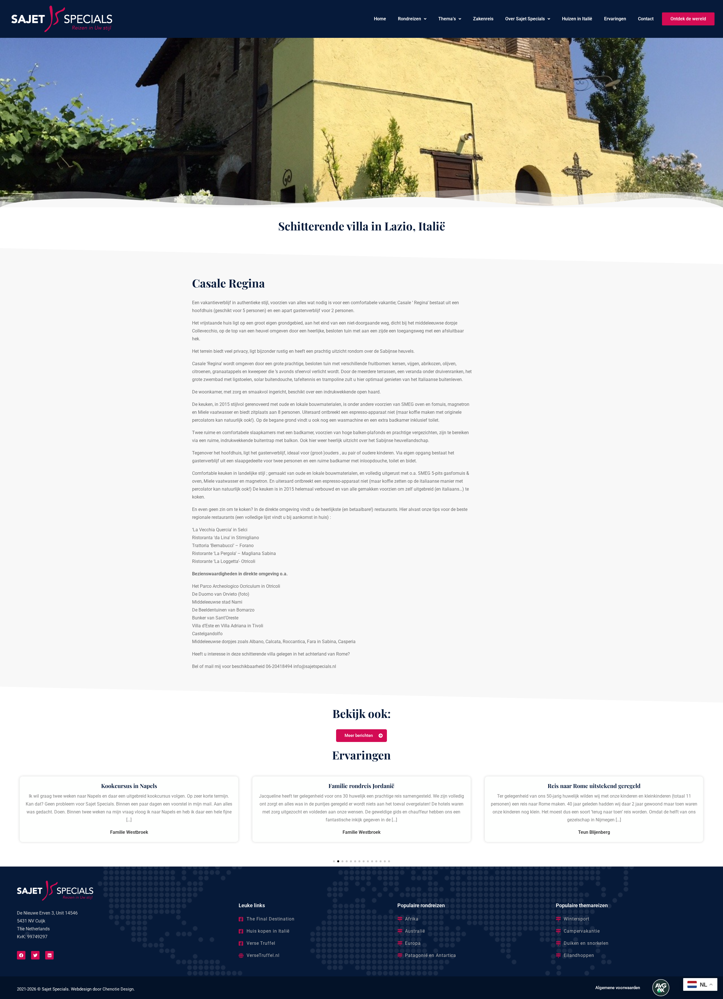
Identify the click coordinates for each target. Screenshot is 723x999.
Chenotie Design (118, 989)
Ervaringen (615, 18)
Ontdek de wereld (688, 18)
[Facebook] (21, 955)
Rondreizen (409, 18)
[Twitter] (35, 955)
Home (380, 18)
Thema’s (447, 18)
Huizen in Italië (577, 18)
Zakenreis (483, 18)
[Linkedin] (49, 955)
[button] (412, 19)
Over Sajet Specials (525, 18)
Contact (646, 18)
